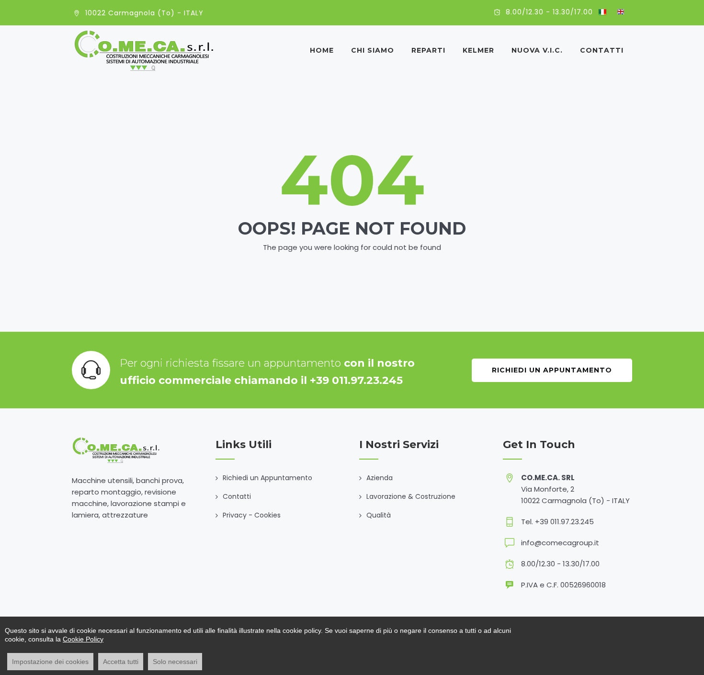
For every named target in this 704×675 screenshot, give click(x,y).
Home (322, 50)
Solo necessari (175, 661)
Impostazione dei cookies (50, 661)
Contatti (602, 50)
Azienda (379, 478)
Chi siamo (372, 50)
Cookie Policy (83, 639)
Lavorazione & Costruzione (410, 496)
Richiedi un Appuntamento (552, 370)
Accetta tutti (120, 661)
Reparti (428, 50)
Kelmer (478, 50)
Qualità (378, 515)
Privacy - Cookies (252, 515)
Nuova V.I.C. (537, 50)
